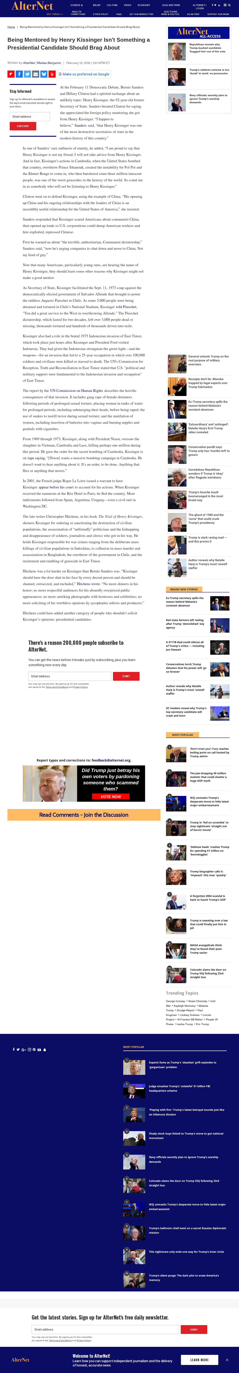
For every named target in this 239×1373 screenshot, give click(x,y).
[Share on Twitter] (27, 74)
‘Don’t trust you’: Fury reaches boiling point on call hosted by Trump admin (209, 752)
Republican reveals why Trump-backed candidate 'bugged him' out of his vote (207, 48)
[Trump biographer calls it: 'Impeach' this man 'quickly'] (176, 877)
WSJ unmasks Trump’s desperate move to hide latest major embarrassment (209, 801)
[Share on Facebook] (19, 74)
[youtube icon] (39, 1049)
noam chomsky (197, 1001)
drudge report (185, 1010)
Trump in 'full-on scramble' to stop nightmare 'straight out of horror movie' (209, 826)
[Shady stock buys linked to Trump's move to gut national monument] (134, 1138)
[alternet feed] (218, 9)
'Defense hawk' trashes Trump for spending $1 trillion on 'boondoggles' (209, 850)
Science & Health (77, 8)
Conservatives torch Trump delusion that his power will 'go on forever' (186, 667)
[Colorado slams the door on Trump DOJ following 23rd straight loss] (176, 975)
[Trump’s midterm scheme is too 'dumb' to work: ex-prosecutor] (177, 77)
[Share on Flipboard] (11, 74)
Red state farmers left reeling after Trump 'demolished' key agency (185, 623)
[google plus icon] (24, 1049)
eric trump (202, 1024)
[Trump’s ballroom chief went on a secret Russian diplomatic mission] (134, 1233)
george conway (175, 1001)
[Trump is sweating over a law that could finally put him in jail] (176, 926)
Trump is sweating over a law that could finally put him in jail (209, 924)
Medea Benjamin (49, 63)
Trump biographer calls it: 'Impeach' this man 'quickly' (208, 873)
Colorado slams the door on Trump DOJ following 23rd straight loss (208, 973)
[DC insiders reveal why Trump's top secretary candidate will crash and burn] (219, 713)
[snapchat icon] (44, 1049)
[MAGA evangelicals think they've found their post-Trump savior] (176, 951)
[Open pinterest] (34, 1049)
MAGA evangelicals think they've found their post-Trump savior (206, 948)
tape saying (36, 457)
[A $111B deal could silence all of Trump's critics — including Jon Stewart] (219, 647)
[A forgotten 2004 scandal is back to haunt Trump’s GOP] (176, 901)
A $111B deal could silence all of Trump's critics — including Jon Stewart (185, 645)
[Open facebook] (212, 5)
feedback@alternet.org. (111, 760)
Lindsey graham (190, 1014)
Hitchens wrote (88, 583)
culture (112, 5)
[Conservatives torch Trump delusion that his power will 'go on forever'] (219, 669)
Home (11, 27)
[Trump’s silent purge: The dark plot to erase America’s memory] (134, 1280)
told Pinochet (126, 306)
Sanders (80, 125)
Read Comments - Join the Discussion (83, 814)
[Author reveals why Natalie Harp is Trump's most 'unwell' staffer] (219, 691)
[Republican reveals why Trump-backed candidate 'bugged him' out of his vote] (177, 51)
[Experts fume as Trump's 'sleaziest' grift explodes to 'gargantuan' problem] (134, 1067)
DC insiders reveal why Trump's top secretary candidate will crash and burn (186, 711)
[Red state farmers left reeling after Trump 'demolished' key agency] (219, 625)
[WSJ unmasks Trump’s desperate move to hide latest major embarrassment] (176, 803)
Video (127, 5)
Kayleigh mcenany (184, 1005)
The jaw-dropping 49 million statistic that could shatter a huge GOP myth (208, 776)
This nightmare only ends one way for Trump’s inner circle (186, 1251)
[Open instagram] (29, 1049)
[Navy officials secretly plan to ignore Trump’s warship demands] (177, 102)
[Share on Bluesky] (43, 74)
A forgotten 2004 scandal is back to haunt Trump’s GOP (208, 897)
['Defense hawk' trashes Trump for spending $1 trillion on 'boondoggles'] (176, 852)
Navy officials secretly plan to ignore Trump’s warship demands (208, 99)
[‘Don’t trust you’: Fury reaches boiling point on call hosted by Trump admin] (176, 754)
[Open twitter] (215, 5)
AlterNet (29, 63)
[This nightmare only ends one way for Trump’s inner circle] (134, 1256)
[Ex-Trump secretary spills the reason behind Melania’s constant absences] (219, 603)
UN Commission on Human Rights (76, 390)
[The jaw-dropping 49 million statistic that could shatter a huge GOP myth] (176, 779)
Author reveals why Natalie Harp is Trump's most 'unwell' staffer (185, 689)
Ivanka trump (185, 1024)
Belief (97, 5)
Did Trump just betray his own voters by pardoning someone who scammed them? (111, 779)
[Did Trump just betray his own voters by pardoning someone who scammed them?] (50, 783)
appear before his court (56, 487)
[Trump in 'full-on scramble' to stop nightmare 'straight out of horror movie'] (176, 828)
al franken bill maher (190, 1019)
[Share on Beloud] (52, 74)
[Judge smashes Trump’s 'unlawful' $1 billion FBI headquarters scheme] (134, 1091)
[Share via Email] (35, 74)
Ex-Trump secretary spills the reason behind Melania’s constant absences (185, 601)
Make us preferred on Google (86, 74)
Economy (144, 5)
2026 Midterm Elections (171, 8)
